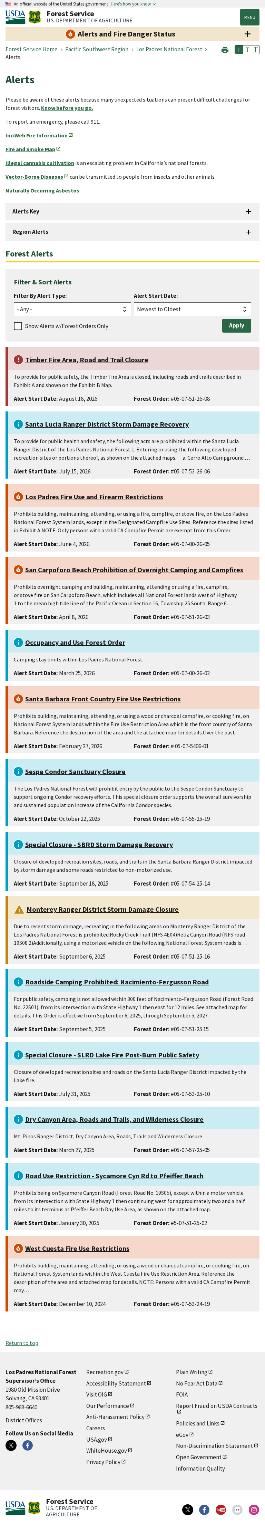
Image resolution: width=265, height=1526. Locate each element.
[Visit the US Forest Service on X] (187, 1509)
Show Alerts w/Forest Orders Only (66, 326)
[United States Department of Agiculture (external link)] (17, 17)
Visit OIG (96, 1394)
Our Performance (107, 1406)
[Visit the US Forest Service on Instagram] (253, 1509)
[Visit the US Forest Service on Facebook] (204, 1509)
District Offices (24, 1420)
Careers (95, 1428)
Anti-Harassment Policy (115, 1417)
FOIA (182, 1394)
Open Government (199, 1457)
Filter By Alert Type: (40, 296)
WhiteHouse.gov (106, 1450)
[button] (225, 49)
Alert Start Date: (156, 296)
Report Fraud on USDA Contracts (216, 1406)
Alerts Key (25, 211)
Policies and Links (197, 1423)
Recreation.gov (105, 1372)
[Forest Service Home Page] (34, 17)
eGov (182, 1435)
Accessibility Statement (116, 1383)
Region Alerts (30, 232)
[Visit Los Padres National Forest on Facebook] (27, 1445)
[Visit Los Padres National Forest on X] (11, 1445)
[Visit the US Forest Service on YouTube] (220, 1509)
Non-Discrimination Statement (214, 1446)
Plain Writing (191, 1372)
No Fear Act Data (196, 1383)
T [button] (239, 49)
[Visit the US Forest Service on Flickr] (237, 1509)
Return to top (22, 1342)
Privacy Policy (103, 1462)
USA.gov (96, 1439)
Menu (249, 17)
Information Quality (200, 1468)
